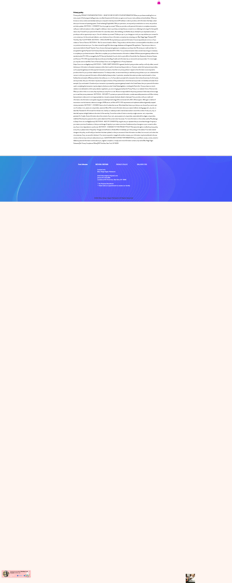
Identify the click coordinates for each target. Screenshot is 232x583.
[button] (158, 2)
